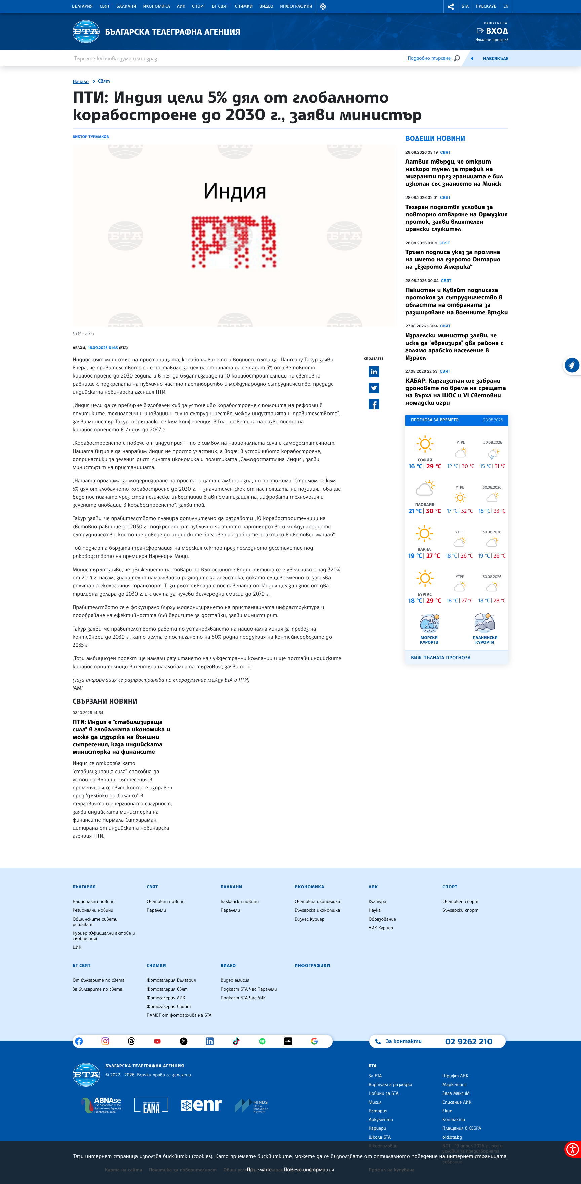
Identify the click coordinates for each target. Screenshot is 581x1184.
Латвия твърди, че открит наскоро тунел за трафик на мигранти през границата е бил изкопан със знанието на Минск (454, 172)
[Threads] (134, 1041)
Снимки (244, 6)
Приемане (259, 1169)
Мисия (375, 1102)
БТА (465, 6)
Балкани (126, 6)
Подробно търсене (429, 58)
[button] (323, 6)
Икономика (156, 6)
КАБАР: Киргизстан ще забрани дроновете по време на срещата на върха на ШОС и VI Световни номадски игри (455, 391)
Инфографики (296, 6)
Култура (377, 901)
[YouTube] (160, 1041)
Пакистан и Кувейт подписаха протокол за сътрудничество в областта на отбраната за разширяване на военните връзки (456, 301)
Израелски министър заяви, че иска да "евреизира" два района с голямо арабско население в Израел (454, 346)
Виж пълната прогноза (441, 658)
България (82, 6)
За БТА (375, 1076)
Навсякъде (495, 58)
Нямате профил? (491, 39)
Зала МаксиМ (456, 1093)
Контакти (453, 1119)
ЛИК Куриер (381, 928)
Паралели (156, 910)
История (378, 1111)
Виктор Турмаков (91, 136)
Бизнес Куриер (310, 919)
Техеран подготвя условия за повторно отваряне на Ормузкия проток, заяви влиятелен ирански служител (456, 218)
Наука (375, 910)
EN (506, 6)
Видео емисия (235, 980)
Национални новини (94, 901)
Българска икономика (317, 910)
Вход (497, 31)
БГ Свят (220, 6)
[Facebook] (81, 1041)
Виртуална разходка (390, 1084)
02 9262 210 (469, 1041)
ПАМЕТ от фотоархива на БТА (179, 1015)
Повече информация (309, 1169)
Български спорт (460, 910)
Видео (267, 6)
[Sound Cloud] (291, 1041)
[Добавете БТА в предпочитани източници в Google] (317, 1041)
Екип (447, 1111)
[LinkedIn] (212, 1041)
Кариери (377, 1128)
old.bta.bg (452, 1137)
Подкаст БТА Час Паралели (249, 989)
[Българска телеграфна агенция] (86, 1075)
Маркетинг (454, 1084)
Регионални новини (93, 910)
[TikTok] (238, 1041)
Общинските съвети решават (95, 922)
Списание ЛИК (456, 1102)
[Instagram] (108, 1041)
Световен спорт (460, 901)
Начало (81, 81)
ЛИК (181, 6)
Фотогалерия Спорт (169, 1006)
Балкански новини (240, 901)
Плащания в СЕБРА (461, 1128)
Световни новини (166, 901)
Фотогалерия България (171, 980)
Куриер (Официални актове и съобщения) (104, 936)
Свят (105, 6)
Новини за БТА (384, 1093)
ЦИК (77, 947)
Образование (382, 919)
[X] (186, 1041)
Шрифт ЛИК (455, 1076)
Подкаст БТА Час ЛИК (243, 998)
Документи (381, 1119)
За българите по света (97, 989)
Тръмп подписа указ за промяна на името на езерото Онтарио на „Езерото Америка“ (452, 259)
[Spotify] (265, 1041)
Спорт (198, 6)
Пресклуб (486, 6)
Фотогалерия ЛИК (166, 998)
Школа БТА (380, 1137)
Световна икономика (317, 901)
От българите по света (99, 980)
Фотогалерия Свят (167, 989)
